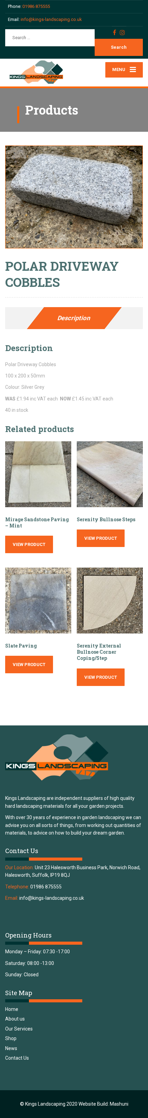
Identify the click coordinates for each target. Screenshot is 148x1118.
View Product (29, 544)
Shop (11, 1038)
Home (11, 1009)
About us (15, 1019)
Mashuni (119, 1104)
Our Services (19, 1029)
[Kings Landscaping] (39, 72)
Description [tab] (74, 318)
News (11, 1048)
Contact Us (17, 1058)
